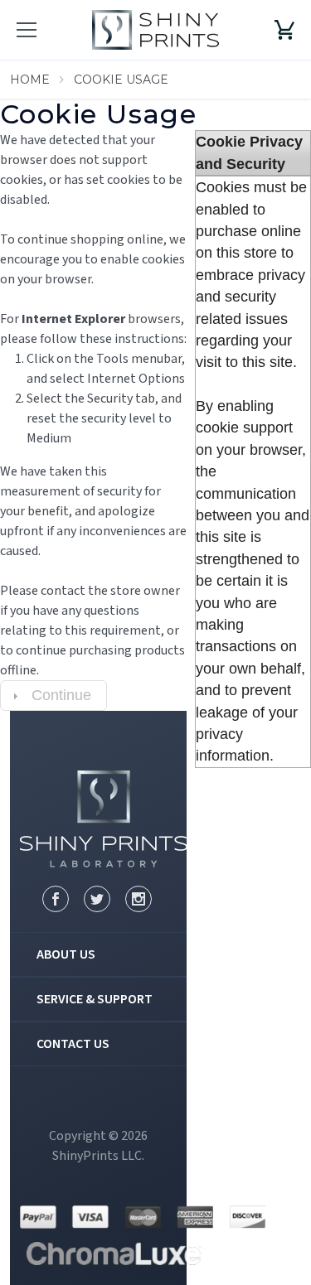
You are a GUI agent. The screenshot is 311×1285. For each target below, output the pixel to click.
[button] (53, 695)
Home (30, 79)
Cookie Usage (121, 79)
